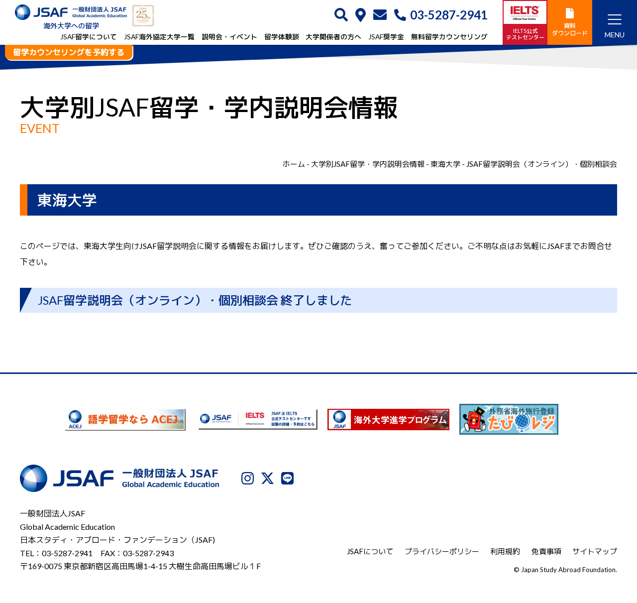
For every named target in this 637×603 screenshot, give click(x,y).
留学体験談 (281, 36)
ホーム (294, 163)
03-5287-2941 (449, 15)
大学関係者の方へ (333, 36)
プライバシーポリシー (442, 551)
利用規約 (505, 551)
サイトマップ (594, 551)
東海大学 (445, 163)
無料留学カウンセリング (449, 36)
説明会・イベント (229, 36)
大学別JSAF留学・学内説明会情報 (368, 163)
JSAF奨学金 (386, 36)
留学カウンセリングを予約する (68, 52)
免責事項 (546, 551)
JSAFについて (370, 551)
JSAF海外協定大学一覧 (159, 36)
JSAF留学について (88, 36)
